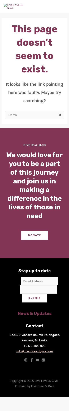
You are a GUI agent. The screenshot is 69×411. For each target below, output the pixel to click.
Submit (34, 298)
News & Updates (35, 313)
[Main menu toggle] (61, 7)
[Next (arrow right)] (21, 408)
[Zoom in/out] (6, 401)
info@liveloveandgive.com (34, 351)
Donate (34, 235)
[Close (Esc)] (49, 401)
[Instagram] (26, 360)
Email (16, 281)
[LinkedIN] (43, 360)
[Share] (35, 401)
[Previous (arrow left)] (6, 408)
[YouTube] (37, 360)
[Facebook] (31, 360)
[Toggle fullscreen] (21, 401)
